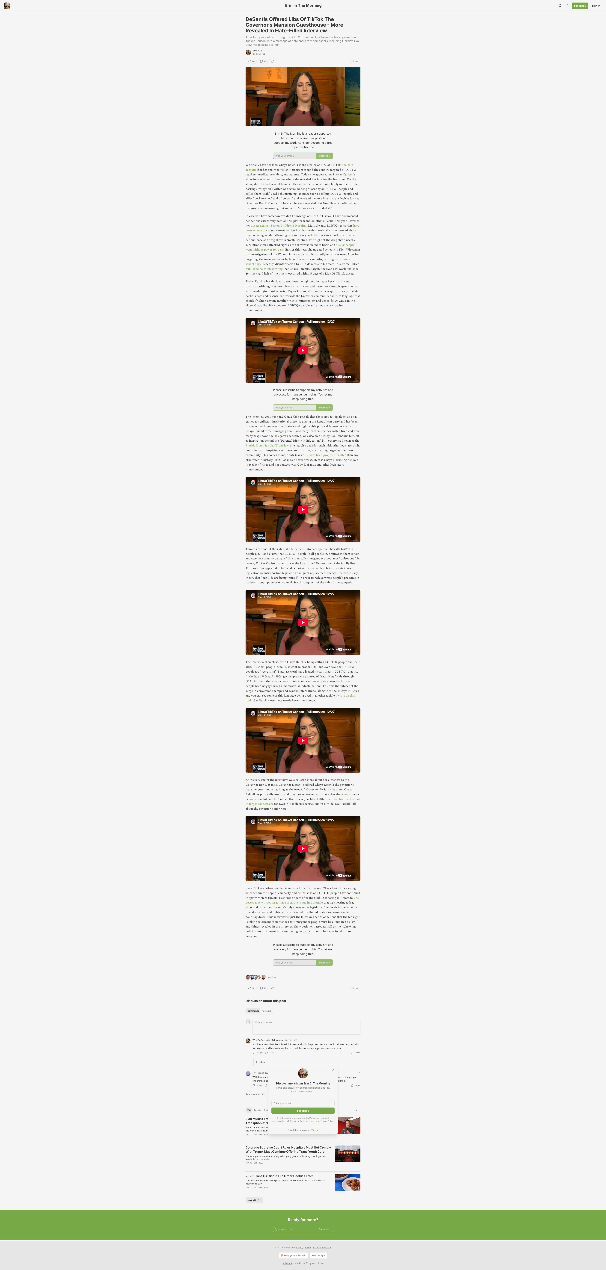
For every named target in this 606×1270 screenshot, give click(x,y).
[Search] (560, 6)
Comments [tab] (253, 1011)
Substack (287, 1263)
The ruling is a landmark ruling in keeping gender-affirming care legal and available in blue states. (286, 1157)
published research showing (264, 269)
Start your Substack (295, 1255)
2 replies (260, 1062)
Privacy (299, 1247)
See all (252, 1200)
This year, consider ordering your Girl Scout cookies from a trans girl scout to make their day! (287, 1182)
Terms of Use (318, 1117)
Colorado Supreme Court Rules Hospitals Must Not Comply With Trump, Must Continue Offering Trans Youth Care (288, 1149)
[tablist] (259, 1011)
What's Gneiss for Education (267, 1040)
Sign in (596, 5)
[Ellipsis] (358, 1040)
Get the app (318, 1255)
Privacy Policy (327, 1121)
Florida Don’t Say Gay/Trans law (267, 445)
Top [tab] (249, 1110)
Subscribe (580, 5)
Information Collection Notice (302, 1121)
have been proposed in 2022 (327, 455)
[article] (303, 1157)
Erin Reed (257, 51)
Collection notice (322, 1247)
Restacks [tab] (266, 1011)
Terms (308, 1247)
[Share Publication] (567, 6)
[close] (333, 1069)
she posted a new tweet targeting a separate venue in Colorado (302, 900)
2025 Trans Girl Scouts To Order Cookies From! (280, 1176)
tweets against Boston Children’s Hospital (278, 225)
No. (254, 1072)
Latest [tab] (257, 1110)
